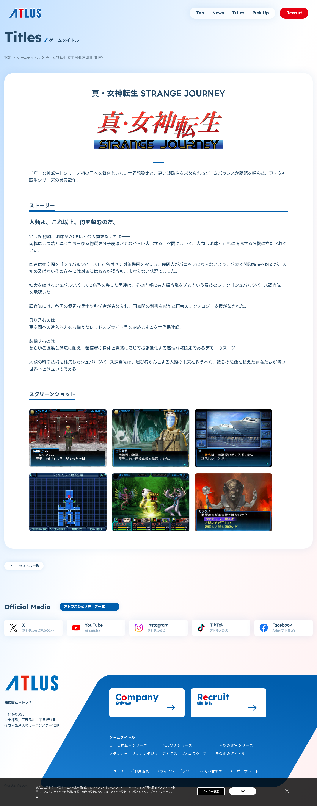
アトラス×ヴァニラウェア (184, 753)
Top (200, 13)
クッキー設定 (211, 791)
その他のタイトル (230, 753)
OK (243, 791)
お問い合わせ (211, 771)
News (218, 13)
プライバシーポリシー (174, 771)
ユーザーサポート (244, 771)
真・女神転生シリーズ (128, 745)
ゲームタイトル (28, 57)
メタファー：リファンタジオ (133, 753)
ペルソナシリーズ (177, 745)
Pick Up (260, 13)
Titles (238, 13)
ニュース (116, 771)
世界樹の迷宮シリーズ (234, 745)
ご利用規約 (139, 771)
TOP (8, 57)
